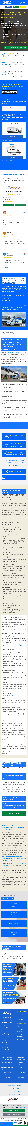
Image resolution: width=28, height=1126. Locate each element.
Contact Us (7, 1032)
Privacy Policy (21, 1014)
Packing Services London (7, 1074)
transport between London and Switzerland (11, 410)
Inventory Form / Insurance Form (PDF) (12, 645)
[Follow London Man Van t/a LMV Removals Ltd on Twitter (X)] (5, 1047)
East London (21, 1057)
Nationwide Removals (7, 1069)
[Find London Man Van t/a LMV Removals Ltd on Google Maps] (8, 1047)
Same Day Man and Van (7, 1079)
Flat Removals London (7, 1064)
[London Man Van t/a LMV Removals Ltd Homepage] (7, 2)
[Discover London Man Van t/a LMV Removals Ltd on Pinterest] (10, 1047)
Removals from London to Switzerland (11, 333)
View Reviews (8, 205)
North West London (21, 1072)
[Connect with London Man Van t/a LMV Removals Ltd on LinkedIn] (5, 1049)
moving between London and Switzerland (15, 352)
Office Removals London (7, 1062)
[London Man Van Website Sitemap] (8, 1049)
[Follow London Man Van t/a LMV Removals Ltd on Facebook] (3, 1047)
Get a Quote (22, 6)
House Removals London (7, 1059)
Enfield (21, 1062)
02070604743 (8, 6)
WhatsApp (16, 6)
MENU (23, 2)
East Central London (21, 1059)
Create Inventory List (21, 1034)
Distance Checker (21, 1039)
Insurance (21, 1019)
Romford (21, 1074)
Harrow (21, 1064)
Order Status (21, 1026)
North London (21, 1069)
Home (3, 332)
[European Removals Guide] (14, 969)
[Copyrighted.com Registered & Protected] (14, 1100)
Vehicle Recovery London (14, 1094)
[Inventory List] (14, 997)
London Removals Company (14, 1085)
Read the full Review (7, 226)
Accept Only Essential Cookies (14, 1114)
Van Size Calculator (21, 1031)
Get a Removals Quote (15, 48)
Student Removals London (7, 1067)
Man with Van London (7, 1057)
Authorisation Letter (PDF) (9, 695)
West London (21, 1077)
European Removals (9, 332)
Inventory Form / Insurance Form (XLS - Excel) (14, 644)
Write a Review (20, 205)
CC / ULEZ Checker (21, 1036)
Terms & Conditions (21, 1017)
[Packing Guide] (14, 983)
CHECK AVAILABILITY (14, 436)
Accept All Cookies (14, 1110)
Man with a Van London (14, 1088)
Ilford (21, 1067)
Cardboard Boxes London (14, 1091)
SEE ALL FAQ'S (14, 814)
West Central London (21, 1079)
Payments (21, 1029)
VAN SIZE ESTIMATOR (14, 445)
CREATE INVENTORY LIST (14, 453)
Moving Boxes (7, 1077)
